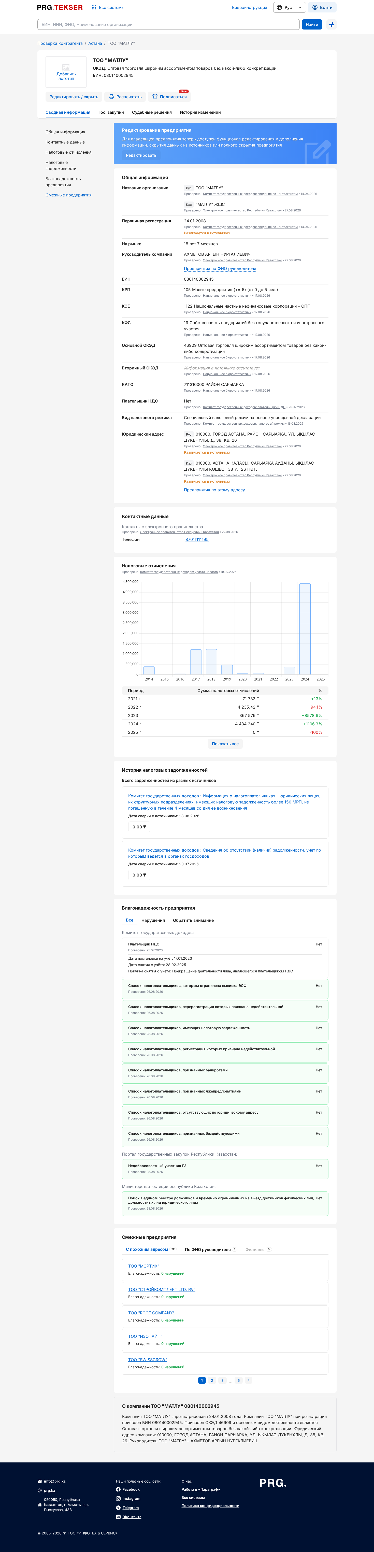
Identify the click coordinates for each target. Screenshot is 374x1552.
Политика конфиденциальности (210, 1505)
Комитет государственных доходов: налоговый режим (243, 423)
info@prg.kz (55, 1481)
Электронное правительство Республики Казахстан (242, 210)
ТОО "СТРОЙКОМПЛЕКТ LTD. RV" (161, 1289)
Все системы (193, 1497)
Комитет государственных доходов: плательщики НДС (244, 407)
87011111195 (197, 539)
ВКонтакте (132, 1517)
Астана (95, 43)
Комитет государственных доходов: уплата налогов (179, 572)
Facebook (131, 1489)
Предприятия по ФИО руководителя (220, 268)
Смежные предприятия (69, 194)
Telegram (131, 1507)
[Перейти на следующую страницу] (248, 1380)
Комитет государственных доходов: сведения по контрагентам (250, 194)
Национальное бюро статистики (227, 295)
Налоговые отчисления (69, 152)
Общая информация (65, 131)
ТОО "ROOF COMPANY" (151, 1312)
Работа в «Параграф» (201, 1489)
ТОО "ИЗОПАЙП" (145, 1336)
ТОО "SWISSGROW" (147, 1359)
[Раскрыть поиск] (331, 24)
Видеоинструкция (249, 7)
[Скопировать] (324, 190)
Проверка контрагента (60, 43)
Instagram (131, 1498)
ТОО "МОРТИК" (143, 1266)
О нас (187, 1481)
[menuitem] (72, 132)
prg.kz (49, 1490)
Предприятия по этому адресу (214, 489)
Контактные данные (65, 142)
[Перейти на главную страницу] (60, 7)
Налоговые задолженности (61, 165)
